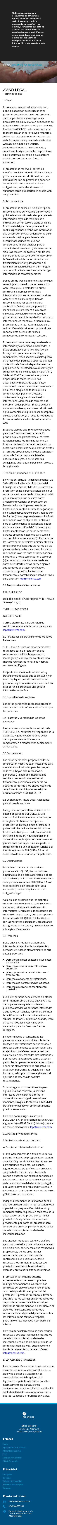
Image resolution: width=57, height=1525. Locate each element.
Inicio (7, 65)
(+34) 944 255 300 (16, 1506)
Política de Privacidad (12, 1481)
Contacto (7, 1488)
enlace (15, 46)
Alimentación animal (12, 1450)
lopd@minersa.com (30, 578)
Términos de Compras (13, 1484)
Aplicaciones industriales (14, 1447)
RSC (5, 1454)
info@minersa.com (13, 1353)
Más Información (10, 1461)
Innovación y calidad (12, 1457)
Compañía (7, 1474)
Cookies (6, 1477)
